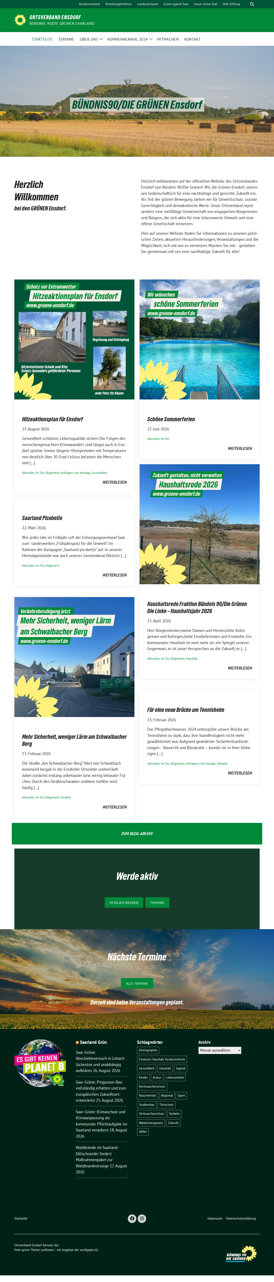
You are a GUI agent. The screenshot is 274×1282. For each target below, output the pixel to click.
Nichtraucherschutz (152, 1086)
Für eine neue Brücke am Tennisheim (185, 709)
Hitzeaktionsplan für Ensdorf (52, 419)
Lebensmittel (175, 1077)
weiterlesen (115, 482)
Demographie (148, 1050)
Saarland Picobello (42, 518)
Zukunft (173, 1123)
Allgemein (52, 473)
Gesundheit (99, 473)
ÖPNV (143, 1132)
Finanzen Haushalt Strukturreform (162, 1059)
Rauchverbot (147, 1095)
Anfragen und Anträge (76, 473)
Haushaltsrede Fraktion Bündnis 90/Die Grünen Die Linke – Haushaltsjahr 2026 (197, 607)
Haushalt (192, 659)
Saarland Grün (93, 1042)
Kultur (157, 1077)
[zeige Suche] (252, 4)
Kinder (143, 1077)
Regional (167, 1095)
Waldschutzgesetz (151, 1123)
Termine (157, 903)
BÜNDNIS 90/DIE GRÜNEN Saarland (62, 23)
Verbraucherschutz (151, 1114)
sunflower (47, 1250)
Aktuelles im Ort (33, 473)
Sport (181, 1095)
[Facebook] (132, 1218)
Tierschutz (166, 1105)
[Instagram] (142, 1218)
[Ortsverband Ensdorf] (20, 19)
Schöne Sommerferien (171, 419)
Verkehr (66, 797)
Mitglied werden (124, 903)
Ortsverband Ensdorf (55, 17)
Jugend (180, 1068)
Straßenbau (147, 1105)
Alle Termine (137, 983)
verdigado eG (89, 1250)
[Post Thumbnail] (74, 339)
